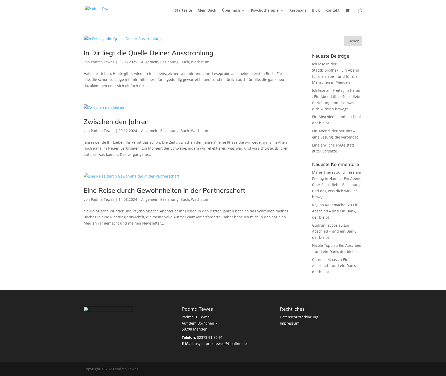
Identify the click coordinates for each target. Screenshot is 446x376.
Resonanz (297, 11)
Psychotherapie (264, 11)
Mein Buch (207, 11)
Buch (184, 61)
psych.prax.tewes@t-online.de (214, 343)
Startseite (183, 11)
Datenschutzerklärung (299, 316)
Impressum (289, 323)
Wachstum (200, 61)
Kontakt (332, 11)
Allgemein (149, 61)
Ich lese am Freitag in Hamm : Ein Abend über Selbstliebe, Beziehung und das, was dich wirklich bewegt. (337, 184)
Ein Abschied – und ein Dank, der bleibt (335, 211)
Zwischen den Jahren (116, 121)
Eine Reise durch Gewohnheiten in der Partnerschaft (164, 190)
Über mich (231, 11)
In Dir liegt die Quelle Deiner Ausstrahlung (148, 53)
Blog (316, 11)
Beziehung (169, 61)
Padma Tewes (102, 61)
